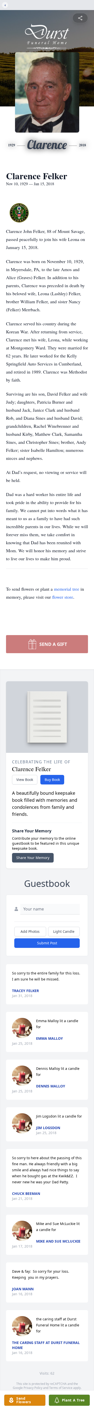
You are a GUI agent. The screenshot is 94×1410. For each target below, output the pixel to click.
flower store (62, 597)
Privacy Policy (33, 1388)
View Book (24, 779)
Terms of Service (60, 1388)
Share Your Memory (32, 857)
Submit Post (47, 943)
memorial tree (66, 589)
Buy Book (52, 779)
